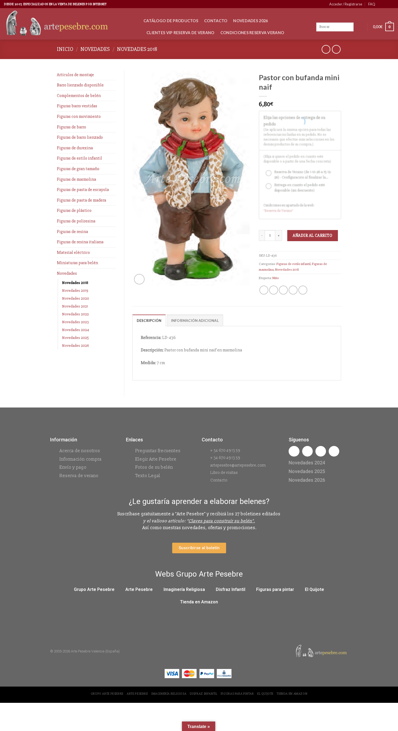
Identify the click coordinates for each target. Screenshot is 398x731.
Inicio (65, 49)
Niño (275, 278)
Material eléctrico (73, 252)
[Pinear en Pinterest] (293, 290)
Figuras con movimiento (79, 116)
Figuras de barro (71, 127)
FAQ (371, 4)
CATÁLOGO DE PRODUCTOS (170, 20)
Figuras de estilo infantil (79, 158)
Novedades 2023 (75, 322)
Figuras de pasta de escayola (83, 189)
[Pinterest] (334, 451)
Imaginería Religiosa (184, 589)
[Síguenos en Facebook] (381, 4)
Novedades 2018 (137, 49)
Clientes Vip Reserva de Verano (180, 32)
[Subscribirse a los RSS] (391, 4)
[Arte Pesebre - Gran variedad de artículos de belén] (69, 24)
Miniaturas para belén (77, 263)
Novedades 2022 (75, 314)
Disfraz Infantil (230, 589)
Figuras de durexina (75, 148)
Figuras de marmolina (76, 179)
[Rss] (320, 451)
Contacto (215, 20)
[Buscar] (358, 27)
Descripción (149, 320)
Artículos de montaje (75, 74)
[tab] (149, 320)
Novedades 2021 (75, 306)
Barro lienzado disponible (80, 85)
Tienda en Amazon (199, 601)
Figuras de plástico (74, 210)
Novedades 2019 (75, 290)
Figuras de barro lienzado (80, 137)
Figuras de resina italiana (80, 242)
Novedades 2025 (75, 337)
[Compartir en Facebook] (263, 290)
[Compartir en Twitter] (273, 290)
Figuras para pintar (275, 589)
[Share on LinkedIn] (302, 290)
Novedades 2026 (250, 20)
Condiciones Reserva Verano (252, 32)
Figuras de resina (72, 231)
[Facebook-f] (294, 451)
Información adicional (195, 320)
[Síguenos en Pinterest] (386, 4)
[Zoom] (139, 279)
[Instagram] (307, 451)
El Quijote (314, 589)
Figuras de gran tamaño (78, 169)
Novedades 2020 (75, 298)
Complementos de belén (79, 95)
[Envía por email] (283, 290)
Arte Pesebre (139, 589)
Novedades (95, 49)
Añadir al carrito (312, 235)
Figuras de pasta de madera (81, 200)
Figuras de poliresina (76, 221)
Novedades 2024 (75, 330)
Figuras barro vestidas (77, 106)
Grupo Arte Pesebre (94, 589)
